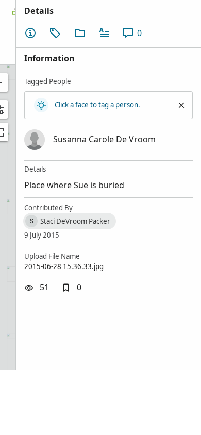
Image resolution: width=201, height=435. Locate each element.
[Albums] (80, 33)
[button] (71, 287)
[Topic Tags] (55, 33)
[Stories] (104, 33)
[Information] (30, 33)
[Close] (181, 105)
